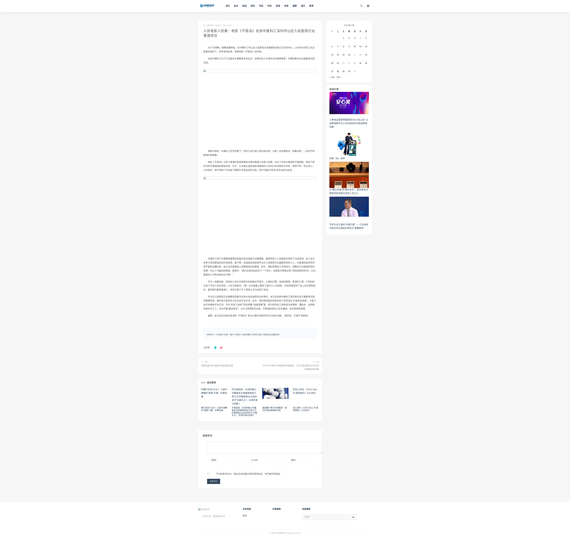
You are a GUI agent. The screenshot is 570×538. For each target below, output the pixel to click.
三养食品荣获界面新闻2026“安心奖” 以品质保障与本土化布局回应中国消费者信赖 (348, 123)
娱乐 (303, 6)
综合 (236, 6)
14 (338, 55)
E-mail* (254, 460)
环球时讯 (210, 335)
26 (366, 63)
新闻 (244, 6)
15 (343, 55)
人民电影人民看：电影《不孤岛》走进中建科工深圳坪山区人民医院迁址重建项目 (247, 335)
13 (332, 55)
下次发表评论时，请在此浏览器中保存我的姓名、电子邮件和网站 (248, 474)
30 (349, 71)
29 (343, 71)
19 (366, 55)
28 (338, 71)
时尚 (269, 6)
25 (360, 63)
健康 (295, 6)
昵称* (214, 460)
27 (332, 71)
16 (349, 55)
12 (366, 46)
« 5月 (331, 77)
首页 (228, 6)
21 (338, 63)
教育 (311, 6)
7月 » (338, 77)
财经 (253, 6)
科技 (261, 6)
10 (355, 46)
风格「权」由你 (337, 158)
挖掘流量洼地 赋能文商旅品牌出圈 (217, 366)
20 (332, 63)
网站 (293, 460)
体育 (286, 6)
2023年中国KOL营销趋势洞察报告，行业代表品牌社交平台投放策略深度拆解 (291, 367)
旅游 (278, 6)
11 (360, 46)
